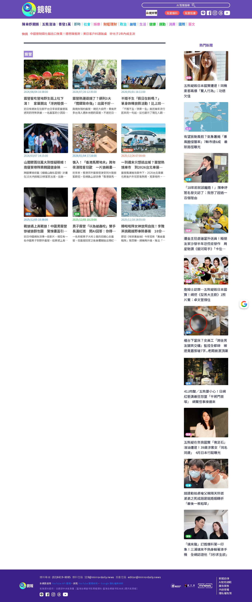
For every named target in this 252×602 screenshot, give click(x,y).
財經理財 (110, 24)
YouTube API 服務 (61, 583)
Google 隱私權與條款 (112, 583)
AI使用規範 (225, 582)
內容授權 (224, 589)
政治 (123, 24)
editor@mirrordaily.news (144, 577)
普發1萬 (65, 24)
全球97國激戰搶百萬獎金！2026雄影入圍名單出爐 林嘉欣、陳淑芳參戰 (78, 34)
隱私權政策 (225, 593)
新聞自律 (224, 578)
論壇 (133, 24)
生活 (142, 24)
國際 (182, 24)
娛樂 (97, 24)
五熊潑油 (49, 24)
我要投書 (190, 13)
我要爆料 (172, 13)
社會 (87, 24)
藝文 (191, 24)
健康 (152, 24)
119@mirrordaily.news (99, 577)
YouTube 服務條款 (88, 583)
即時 (77, 24)
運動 (162, 24)
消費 (172, 24)
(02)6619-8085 (61, 577)
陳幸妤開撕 (30, 24)
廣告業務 (224, 586)
